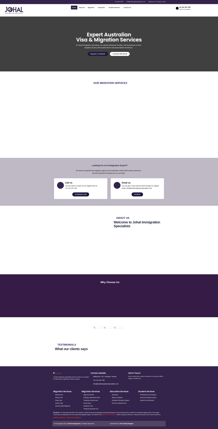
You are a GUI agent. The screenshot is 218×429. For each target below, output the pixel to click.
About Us (82, 7)
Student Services (114, 7)
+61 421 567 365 (184, 7)
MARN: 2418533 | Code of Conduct (67, 417)
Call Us (68, 183)
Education (101, 7)
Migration (91, 7)
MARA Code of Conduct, (109, 414)
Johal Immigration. (74, 424)
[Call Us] (60, 185)
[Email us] (117, 185)
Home (74, 7)
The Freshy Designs (126, 424)
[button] (91, 7)
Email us (126, 183)
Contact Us (127, 7)
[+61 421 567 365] (177, 8)
